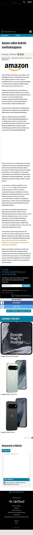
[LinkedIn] (23, 54)
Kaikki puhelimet (4, 35)
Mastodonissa (5, 59)
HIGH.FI (16, 523)
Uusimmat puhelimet (11, 318)
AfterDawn (16, 520)
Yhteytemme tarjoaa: (16, 497)
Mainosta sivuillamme (16, 506)
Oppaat (12, 35)
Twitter (16, 307)
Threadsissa (27, 58)
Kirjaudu (30, 2)
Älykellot (18, 35)
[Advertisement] (16, 148)
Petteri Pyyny (5, 54)
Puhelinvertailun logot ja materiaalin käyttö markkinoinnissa (16, 517)
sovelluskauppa (15, 311)
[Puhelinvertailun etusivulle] (16, 492)
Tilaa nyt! (26, 286)
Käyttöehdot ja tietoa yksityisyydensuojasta (16, 512)
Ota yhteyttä (16, 508)
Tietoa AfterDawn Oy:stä (16, 510)
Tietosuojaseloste (16, 514)
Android (8, 311)
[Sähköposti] (18, 54)
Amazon (28, 311)
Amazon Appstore (22, 311)
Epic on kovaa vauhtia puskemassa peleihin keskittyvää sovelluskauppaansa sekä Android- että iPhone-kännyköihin (15, 243)
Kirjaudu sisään (6, 450)
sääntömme (22, 290)
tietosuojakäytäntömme (7, 292)
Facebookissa (21, 58)
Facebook (16, 303)
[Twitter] (20, 54)
